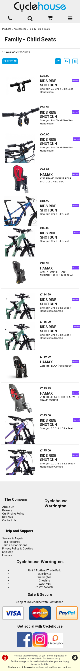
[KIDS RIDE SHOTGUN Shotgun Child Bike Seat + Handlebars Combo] (20, 318)
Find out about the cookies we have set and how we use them (39, 667)
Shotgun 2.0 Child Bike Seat (56, 428)
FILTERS (9, 61)
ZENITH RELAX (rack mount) (56, 365)
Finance (7, 555)
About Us (8, 507)
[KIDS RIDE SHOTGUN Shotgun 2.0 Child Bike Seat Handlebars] (20, 99)
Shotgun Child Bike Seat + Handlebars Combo (55, 309)
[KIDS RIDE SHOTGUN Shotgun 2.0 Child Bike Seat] (20, 442)
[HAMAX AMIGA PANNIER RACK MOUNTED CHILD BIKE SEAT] (20, 286)
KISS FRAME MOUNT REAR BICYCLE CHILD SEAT (55, 180)
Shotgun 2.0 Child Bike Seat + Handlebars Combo (57, 465)
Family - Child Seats (39, 29)
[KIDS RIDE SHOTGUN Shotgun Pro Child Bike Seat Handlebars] (20, 131)
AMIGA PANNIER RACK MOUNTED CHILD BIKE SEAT (56, 273)
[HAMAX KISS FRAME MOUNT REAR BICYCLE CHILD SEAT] (20, 193)
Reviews (7, 517)
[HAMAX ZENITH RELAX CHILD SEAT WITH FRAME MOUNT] (20, 412)
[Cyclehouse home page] (40, 7)
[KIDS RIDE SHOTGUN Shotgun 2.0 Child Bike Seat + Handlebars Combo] (20, 474)
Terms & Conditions (14, 545)
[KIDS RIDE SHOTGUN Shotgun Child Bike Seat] (20, 224)
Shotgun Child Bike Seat (54, 214)
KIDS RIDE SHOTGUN (48, 83)
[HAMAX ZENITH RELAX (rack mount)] (20, 380)
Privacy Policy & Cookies (17, 548)
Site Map (7, 551)
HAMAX (46, 175)
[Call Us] (10, 17)
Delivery (7, 510)
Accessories (20, 29)
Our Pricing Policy (13, 513)
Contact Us (9, 520)
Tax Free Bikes (11, 541)
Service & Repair (12, 538)
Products (6, 29)
